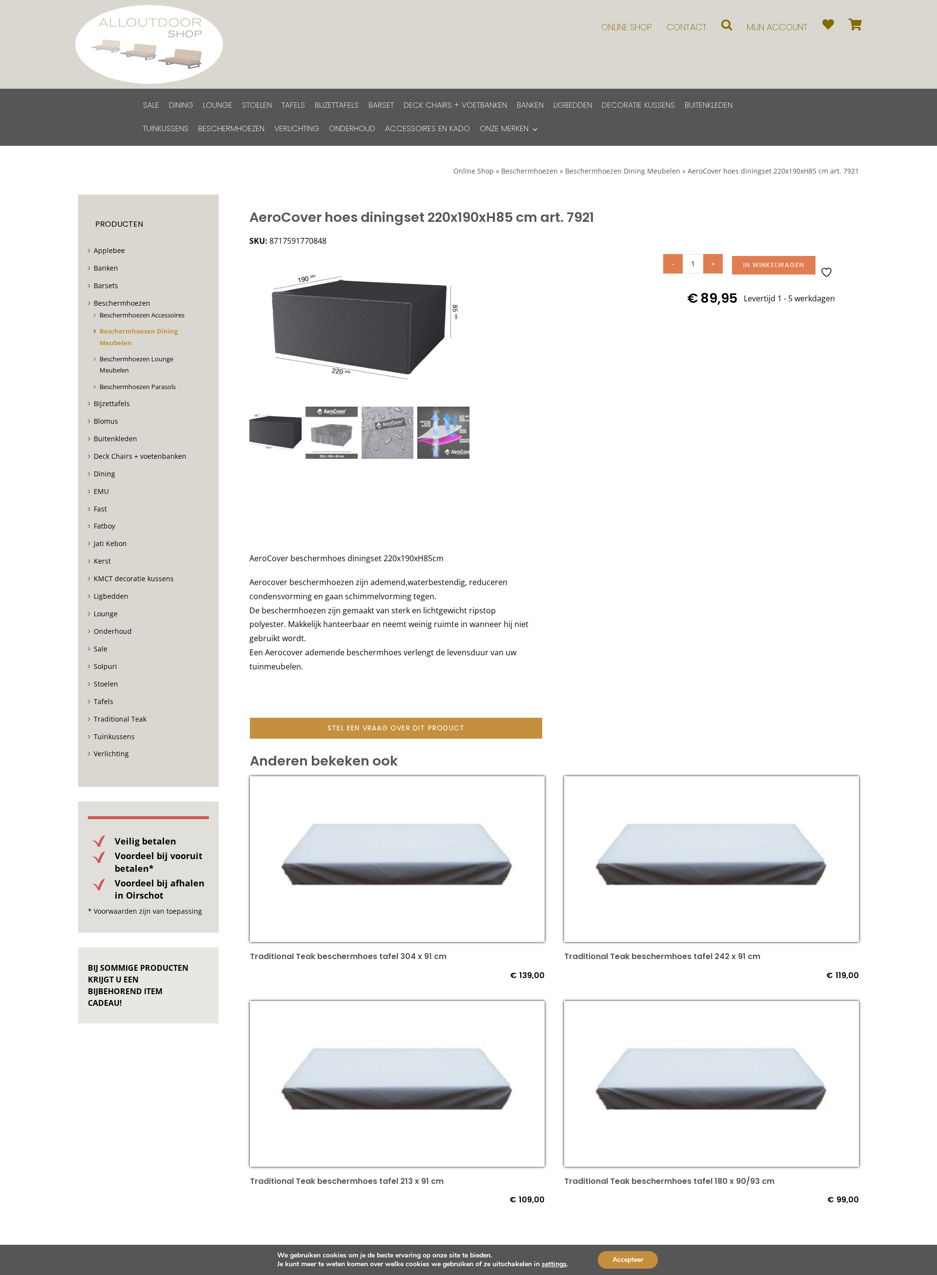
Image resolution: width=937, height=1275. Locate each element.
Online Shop (473, 171)
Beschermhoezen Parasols (138, 386)
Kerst (102, 561)
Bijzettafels (112, 403)
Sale (100, 648)
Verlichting (111, 753)
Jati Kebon (110, 543)
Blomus (106, 421)
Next (462, 328)
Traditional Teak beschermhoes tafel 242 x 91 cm (662, 956)
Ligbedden (111, 596)
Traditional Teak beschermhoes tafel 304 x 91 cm (348, 956)
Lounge (106, 613)
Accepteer (627, 1259)
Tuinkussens (114, 736)
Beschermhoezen (529, 171)
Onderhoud (113, 631)
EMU (101, 491)
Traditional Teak (120, 719)
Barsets (106, 285)
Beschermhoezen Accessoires (142, 315)
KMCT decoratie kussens (134, 578)
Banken (106, 268)
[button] (726, 24)
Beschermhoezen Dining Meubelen (622, 171)
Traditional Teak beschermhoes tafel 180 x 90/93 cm (669, 1181)
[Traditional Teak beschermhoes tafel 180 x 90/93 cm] (711, 1007)
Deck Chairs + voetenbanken (140, 456)
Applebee (109, 250)
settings (554, 1264)
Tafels (103, 701)
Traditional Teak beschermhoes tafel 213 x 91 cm (347, 1181)
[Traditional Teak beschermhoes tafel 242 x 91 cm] (711, 783)
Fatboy (104, 525)
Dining (104, 473)
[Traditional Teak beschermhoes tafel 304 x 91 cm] (397, 783)
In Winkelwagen (773, 265)
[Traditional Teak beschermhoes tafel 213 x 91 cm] (397, 1007)
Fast (100, 508)
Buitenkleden (115, 438)
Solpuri (105, 666)
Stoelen (106, 683)
